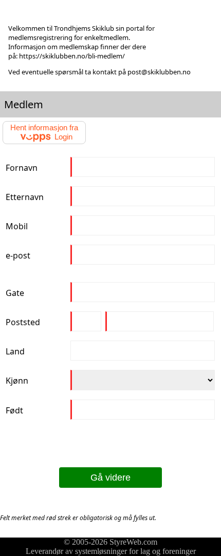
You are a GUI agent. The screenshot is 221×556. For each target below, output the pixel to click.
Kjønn (17, 380)
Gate (15, 293)
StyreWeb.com (133, 542)
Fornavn (22, 167)
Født (14, 410)
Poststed (23, 322)
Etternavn (25, 197)
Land (15, 351)
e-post (18, 255)
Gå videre (110, 477)
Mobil (17, 226)
